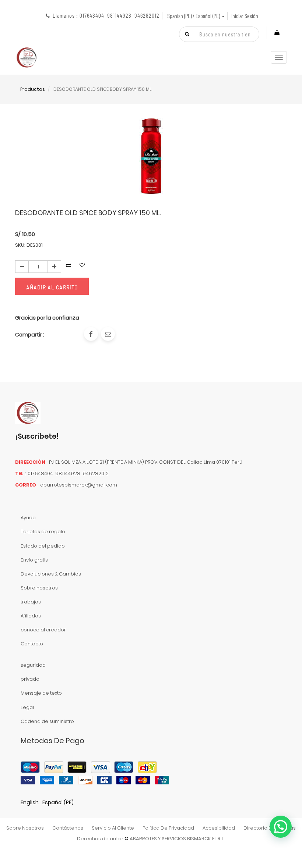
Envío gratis (34, 559)
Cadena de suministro (47, 721)
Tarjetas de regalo (43, 531)
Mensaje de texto (41, 693)
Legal (27, 707)
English (30, 802)
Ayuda (28, 517)
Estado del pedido (43, 545)
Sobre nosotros (39, 587)
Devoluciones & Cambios (51, 573)
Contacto (32, 643)
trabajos (31, 601)
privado (30, 679)
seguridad (33, 665)
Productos (32, 89)
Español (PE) (58, 802)
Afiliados (31, 615)
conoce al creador (43, 629)
